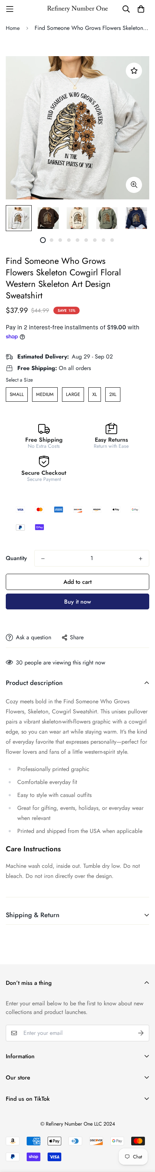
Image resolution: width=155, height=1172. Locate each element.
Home (13, 28)
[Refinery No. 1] (78, 9)
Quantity (16, 558)
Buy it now (77, 602)
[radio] (17, 394)
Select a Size (19, 379)
